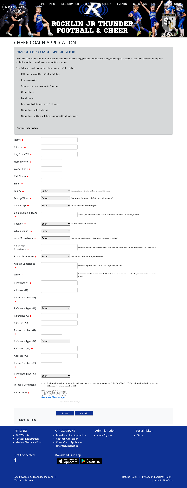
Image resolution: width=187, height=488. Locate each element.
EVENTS (122, 4)
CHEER (106, 4)
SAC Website (22, 435)
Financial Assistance (67, 445)
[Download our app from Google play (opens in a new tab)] (91, 461)
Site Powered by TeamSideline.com (33, 476)
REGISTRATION (70, 4)
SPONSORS (140, 4)
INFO (52, 4)
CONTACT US (173, 10)
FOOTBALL (90, 4)
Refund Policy (129, 476)
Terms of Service (23, 480)
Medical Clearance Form (29, 442)
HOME (41, 4)
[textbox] (59, 139)
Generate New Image (53, 397)
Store (140, 435)
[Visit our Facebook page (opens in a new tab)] (16, 460)
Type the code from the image (70, 402)
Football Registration (27, 438)
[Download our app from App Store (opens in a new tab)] (68, 461)
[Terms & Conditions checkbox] (43, 385)
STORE (178, 4)
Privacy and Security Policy (156, 476)
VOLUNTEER (160, 4)
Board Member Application (71, 435)
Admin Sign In (104, 435)
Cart (21, 7)
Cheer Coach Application (69, 442)
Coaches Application (67, 438)
